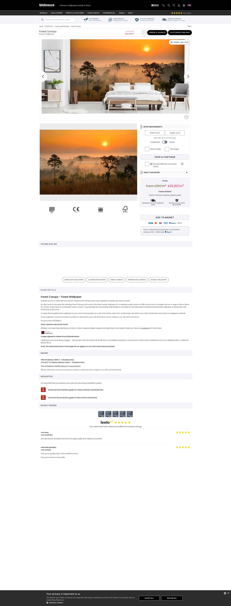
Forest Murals (116, 280)
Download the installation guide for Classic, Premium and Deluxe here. (76, 390)
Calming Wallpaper (96, 280)
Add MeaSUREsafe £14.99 (164, 164)
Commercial (109, 13)
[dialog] (115, 598)
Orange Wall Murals (137, 280)
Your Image (93, 13)
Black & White (155, 149)
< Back (189, 26)
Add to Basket (165, 217)
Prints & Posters (75, 13)
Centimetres (155, 142)
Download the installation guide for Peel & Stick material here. (72, 398)
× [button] (228, 593)
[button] (90, 602)
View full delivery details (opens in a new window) (60, 366)
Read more (60, 600)
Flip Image (174, 149)
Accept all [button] (149, 598)
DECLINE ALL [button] (172, 598)
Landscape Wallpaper (74, 280)
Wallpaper (56, 13)
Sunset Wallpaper (159, 280)
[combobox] (225, 593)
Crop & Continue (164, 157)
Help (130, 13)
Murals (43, 13)
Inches (172, 142)
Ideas (122, 13)
